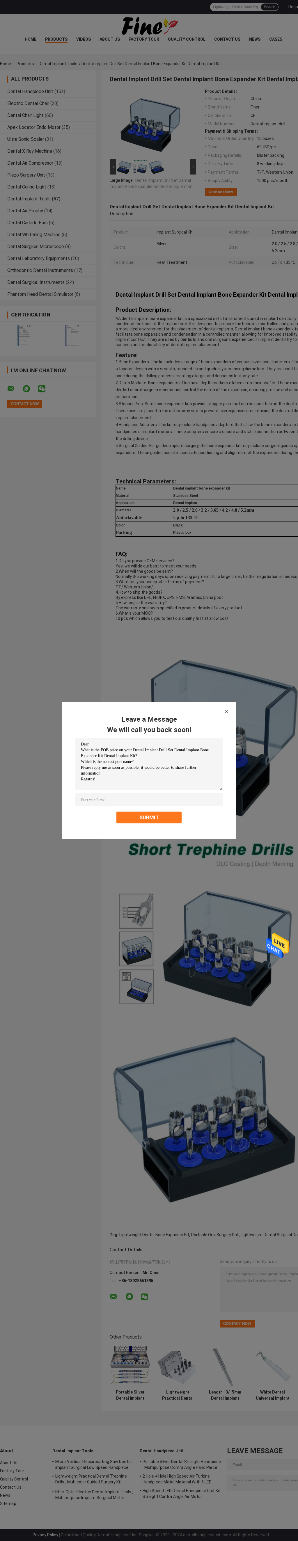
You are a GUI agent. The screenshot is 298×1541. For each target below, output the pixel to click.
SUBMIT (149, 817)
